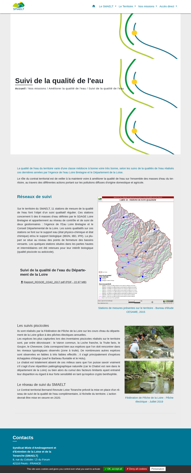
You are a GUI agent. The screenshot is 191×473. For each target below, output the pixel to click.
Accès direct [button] (167, 6)
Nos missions (37, 88)
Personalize (157, 469)
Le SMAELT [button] (106, 6)
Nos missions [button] (146, 6)
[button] (94, 6)
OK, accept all (114, 469)
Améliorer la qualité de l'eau (67, 88)
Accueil (20, 88)
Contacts (23, 437)
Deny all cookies (138, 469)
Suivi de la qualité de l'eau (106, 88)
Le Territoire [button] (126, 6)
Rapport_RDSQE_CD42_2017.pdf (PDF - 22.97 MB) (53, 282)
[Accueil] (31, 6)
